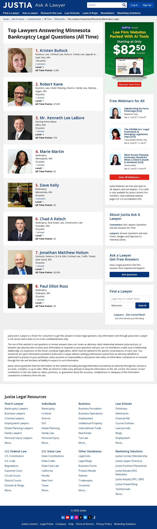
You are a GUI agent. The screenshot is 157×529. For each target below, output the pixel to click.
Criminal (46, 413)
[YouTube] (67, 517)
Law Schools (72, 13)
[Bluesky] (85, 517)
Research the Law (51, 13)
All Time (48, 19)
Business (84, 403)
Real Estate (84, 433)
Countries (84, 485)
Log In (134, 5)
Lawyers (114, 233)
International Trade (89, 428)
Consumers (116, 224)
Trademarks (85, 480)
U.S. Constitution (14, 456)
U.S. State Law (51, 451)
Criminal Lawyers (14, 418)
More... (8, 443)
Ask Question (129, 274)
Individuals (49, 403)
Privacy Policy (104, 524)
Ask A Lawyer (18, 19)
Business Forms (87, 465)
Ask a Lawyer (30, 13)
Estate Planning (51, 428)
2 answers (40, 63)
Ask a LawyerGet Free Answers (124, 257)
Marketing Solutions (129, 13)
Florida (45, 475)
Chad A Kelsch (53, 218)
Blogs (118, 433)
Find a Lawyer (11, 13)
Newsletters (107, 13)
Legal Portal (46, 524)
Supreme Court (13, 470)
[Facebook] (72, 517)
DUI (44, 423)
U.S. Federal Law (16, 451)
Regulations (11, 465)
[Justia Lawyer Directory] (94, 517)
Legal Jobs (84, 456)
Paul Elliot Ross (54, 286)
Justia (6, 19)
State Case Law (50, 465)
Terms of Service (85, 524)
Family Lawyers (13, 433)
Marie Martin (52, 151)
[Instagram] (76, 517)
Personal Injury (50, 438)
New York (47, 480)
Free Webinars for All (127, 101)
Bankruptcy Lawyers (16, 408)
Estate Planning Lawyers (19, 428)
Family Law (48, 433)
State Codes (48, 461)
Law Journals (122, 428)
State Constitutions (53, 456)
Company (61, 524)
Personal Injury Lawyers (18, 438)
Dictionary (121, 408)
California (47, 470)
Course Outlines (124, 423)
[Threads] (81, 517)
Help (71, 524)
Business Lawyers (15, 413)
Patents (82, 475)
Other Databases (89, 451)
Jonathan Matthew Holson (64, 252)
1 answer (39, 97)
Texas (45, 485)
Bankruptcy (48, 408)
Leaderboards (34, 19)
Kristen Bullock (54, 50)
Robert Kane (51, 84)
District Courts (13, 480)
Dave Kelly (49, 185)
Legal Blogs (85, 461)
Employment (85, 418)
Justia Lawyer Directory (128, 461)
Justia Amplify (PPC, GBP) (129, 479)
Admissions (121, 413)
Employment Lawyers (17, 423)
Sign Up (147, 5)
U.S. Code (10, 461)
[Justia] (17, 5)
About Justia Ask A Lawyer (125, 216)
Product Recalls (87, 470)
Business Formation (89, 408)
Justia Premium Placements (131, 465)
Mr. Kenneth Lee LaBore (62, 117)
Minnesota (60, 19)
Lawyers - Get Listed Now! (129, 314)
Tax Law (83, 438)
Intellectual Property (90, 423)
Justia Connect (29, 524)
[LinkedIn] (63, 517)
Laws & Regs (90, 13)
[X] (90, 517)
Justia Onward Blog (126, 484)
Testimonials (122, 489)
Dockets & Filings (14, 485)
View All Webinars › (129, 177)
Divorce (46, 418)
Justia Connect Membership (131, 456)
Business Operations (90, 413)
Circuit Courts (12, 475)
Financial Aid (122, 418)
